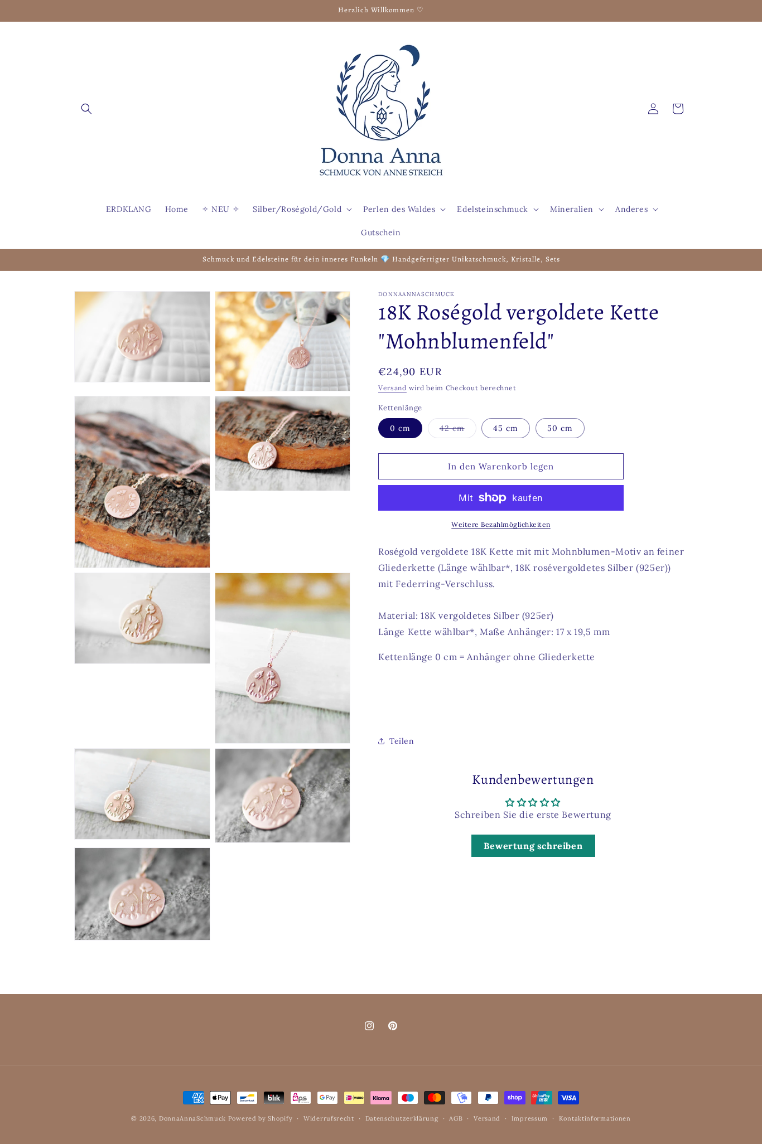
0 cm (400, 428)
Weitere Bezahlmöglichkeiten (501, 524)
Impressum (530, 1118)
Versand (392, 388)
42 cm (458, 430)
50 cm (560, 428)
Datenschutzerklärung (401, 1118)
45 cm (505, 428)
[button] (86, 108)
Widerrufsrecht (328, 1118)
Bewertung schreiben (533, 845)
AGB (455, 1118)
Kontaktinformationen (595, 1118)
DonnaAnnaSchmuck (192, 1118)
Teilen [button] (401, 740)
